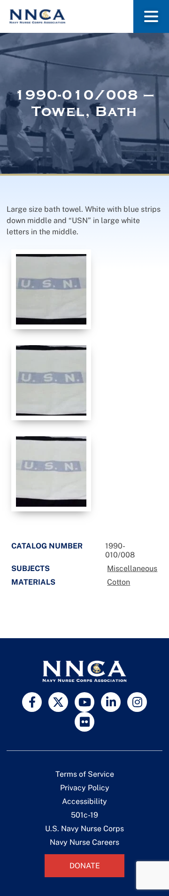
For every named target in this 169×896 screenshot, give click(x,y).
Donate (84, 865)
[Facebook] (32, 702)
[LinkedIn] (111, 702)
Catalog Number (47, 545)
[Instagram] (137, 702)
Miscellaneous (132, 568)
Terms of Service (84, 774)
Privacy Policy (84, 787)
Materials (33, 582)
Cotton (118, 582)
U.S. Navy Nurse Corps (84, 828)
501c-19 (84, 815)
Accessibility (84, 801)
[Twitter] (58, 702)
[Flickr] (84, 722)
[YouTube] (84, 702)
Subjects (30, 568)
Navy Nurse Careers (84, 842)
